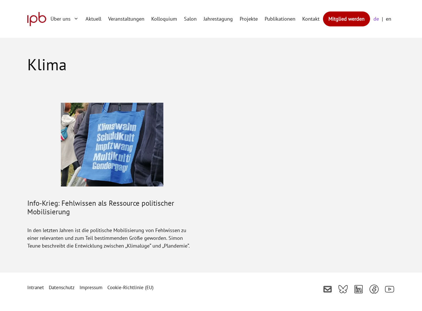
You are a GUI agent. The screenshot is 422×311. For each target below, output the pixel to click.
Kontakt (311, 18)
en (388, 18)
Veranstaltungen (126, 18)
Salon (190, 18)
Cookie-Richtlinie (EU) (130, 287)
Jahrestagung (218, 18)
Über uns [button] (61, 18)
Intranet (35, 287)
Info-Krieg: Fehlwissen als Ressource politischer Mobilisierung (100, 207)
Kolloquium (164, 18)
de (376, 18)
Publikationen (280, 18)
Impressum (91, 287)
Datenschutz (62, 287)
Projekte (249, 18)
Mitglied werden (346, 18)
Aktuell (93, 18)
